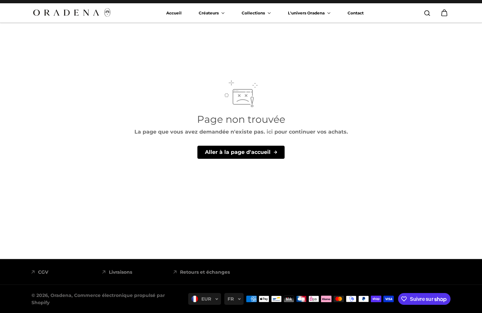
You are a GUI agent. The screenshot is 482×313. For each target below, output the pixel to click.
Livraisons (120, 272)
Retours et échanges (205, 272)
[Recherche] (427, 13)
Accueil (174, 12)
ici (270, 132)
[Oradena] (72, 13)
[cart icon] (444, 13)
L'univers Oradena (307, 12)
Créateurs (209, 12)
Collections (254, 12)
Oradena (60, 295)
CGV (43, 272)
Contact (356, 12)
